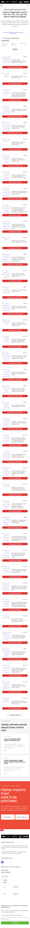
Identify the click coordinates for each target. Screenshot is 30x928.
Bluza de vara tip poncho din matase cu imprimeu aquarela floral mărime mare (18, 555)
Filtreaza (15, 49)
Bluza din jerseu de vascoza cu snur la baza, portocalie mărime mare (19, 571)
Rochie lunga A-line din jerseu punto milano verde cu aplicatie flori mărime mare (19, 226)
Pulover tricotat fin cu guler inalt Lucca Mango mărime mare (19, 110)
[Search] (27, 6)
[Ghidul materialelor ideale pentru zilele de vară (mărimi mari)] (15, 766)
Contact (5, 880)
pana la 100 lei (4, 870)
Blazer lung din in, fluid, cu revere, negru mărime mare (19, 241)
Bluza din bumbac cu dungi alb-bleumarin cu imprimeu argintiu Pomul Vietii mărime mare (19, 588)
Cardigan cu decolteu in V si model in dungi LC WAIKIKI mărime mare (19, 423)
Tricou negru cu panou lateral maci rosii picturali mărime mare (18, 275)
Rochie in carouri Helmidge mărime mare (19, 290)
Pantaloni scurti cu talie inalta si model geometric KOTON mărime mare (19, 390)
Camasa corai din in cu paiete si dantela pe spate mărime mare (19, 686)
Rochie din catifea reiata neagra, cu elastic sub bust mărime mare (19, 324)
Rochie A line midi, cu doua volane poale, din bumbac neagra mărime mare (19, 357)
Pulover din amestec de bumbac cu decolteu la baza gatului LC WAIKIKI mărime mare (18, 259)
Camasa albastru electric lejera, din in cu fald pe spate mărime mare (19, 702)
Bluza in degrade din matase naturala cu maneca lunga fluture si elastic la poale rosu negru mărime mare (19, 604)
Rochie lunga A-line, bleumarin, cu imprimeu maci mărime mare (18, 620)
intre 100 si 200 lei (5, 872)
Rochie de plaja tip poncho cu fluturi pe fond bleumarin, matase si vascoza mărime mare (19, 505)
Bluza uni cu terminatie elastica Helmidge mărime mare (19, 374)
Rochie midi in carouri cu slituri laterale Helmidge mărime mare (18, 127)
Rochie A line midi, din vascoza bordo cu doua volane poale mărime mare (19, 489)
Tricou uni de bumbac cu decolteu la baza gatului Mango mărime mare (18, 653)
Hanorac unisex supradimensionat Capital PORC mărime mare (19, 61)
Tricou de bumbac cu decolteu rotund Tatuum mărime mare (18, 160)
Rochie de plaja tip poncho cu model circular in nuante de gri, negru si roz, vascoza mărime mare (19, 538)
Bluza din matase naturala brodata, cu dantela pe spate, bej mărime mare (19, 341)
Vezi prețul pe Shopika (15, 83)
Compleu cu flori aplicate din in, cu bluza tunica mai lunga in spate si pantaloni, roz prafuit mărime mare (19, 94)
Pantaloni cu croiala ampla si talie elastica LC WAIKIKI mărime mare (19, 521)
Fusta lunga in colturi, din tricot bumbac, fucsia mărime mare (18, 143)
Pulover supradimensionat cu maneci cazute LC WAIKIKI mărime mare (19, 456)
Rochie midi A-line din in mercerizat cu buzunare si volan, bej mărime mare (19, 637)
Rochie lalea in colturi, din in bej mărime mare (19, 77)
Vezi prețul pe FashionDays (14, 67)
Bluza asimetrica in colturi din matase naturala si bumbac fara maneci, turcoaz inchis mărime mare (19, 209)
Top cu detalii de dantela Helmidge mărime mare (18, 405)
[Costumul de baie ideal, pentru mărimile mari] (15, 744)
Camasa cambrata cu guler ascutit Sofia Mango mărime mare (19, 308)
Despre (5, 882)
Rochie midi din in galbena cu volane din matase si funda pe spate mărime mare (19, 473)
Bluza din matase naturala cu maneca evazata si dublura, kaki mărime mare (19, 176)
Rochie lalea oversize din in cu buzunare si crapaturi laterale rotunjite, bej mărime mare (19, 670)
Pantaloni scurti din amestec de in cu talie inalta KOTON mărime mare (19, 193)
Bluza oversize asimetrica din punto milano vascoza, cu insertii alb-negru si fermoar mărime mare (19, 440)
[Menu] (1, 6)
